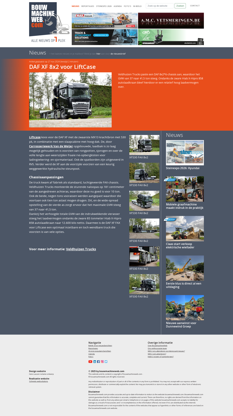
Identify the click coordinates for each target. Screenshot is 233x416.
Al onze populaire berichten (99, 351)
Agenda (118, 6)
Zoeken (180, 5)
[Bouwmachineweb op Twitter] (106, 361)
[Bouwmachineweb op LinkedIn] (95, 361)
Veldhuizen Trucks (81, 249)
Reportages (87, 6)
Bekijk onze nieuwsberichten (100, 345)
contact (195, 5)
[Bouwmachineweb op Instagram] (103, 361)
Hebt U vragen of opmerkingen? (161, 356)
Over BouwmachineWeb (157, 345)
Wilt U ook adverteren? (157, 354)
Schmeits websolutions (38, 381)
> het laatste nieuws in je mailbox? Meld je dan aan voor (87, 53)
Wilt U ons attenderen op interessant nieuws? (166, 351)
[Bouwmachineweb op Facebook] (99, 361)
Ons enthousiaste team (157, 348)
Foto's (127, 6)
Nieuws (75, 6)
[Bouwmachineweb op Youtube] (90, 361)
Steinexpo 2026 (104, 6)
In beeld (137, 6)
